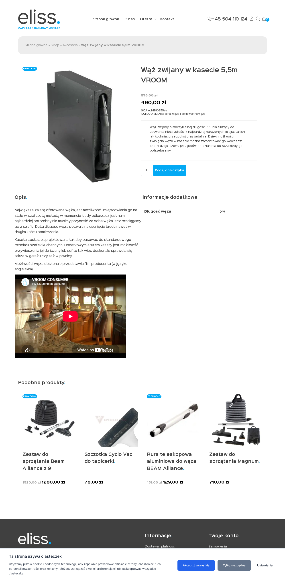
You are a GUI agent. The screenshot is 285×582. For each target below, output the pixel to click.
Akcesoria (70, 45)
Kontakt (167, 19)
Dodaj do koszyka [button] (42, 488)
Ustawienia (265, 565)
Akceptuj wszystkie (196, 565)
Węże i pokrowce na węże (189, 114)
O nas (129, 19)
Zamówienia (217, 546)
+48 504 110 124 (229, 19)
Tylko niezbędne (234, 565)
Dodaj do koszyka (169, 170)
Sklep (55, 45)
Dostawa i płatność (160, 546)
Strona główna (106, 19)
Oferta (146, 19)
